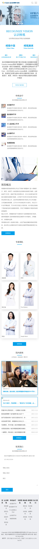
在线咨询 (25, 512)
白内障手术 (13, 515)
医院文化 (6, 512)
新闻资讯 (30, 502)
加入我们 (35, 502)
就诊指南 (25, 502)
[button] (16, 23)
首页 (2, 502)
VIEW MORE (19, 85)
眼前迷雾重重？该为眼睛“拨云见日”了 (12, 414)
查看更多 (8, 233)
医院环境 (6, 518)
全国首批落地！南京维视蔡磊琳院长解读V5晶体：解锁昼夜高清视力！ (13, 428)
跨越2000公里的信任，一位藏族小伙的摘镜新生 (14, 410)
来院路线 (25, 518)
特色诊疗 (13, 500)
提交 (7, 489)
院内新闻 (30, 507)
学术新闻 (30, 518)
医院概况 (6, 507)
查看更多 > (19, 438)
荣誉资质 (6, 523)
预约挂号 (25, 507)
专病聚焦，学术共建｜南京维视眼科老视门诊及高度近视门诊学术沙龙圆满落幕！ (14, 425)
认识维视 (6, 502)
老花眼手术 (13, 503)
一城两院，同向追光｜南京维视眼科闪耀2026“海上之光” (13, 432)
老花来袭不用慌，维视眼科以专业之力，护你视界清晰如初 (14, 421)
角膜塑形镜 (13, 518)
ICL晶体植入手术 (13, 511)
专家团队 (20, 502)
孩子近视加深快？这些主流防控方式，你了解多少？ (14, 418)
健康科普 (30, 512)
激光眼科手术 (13, 507)
